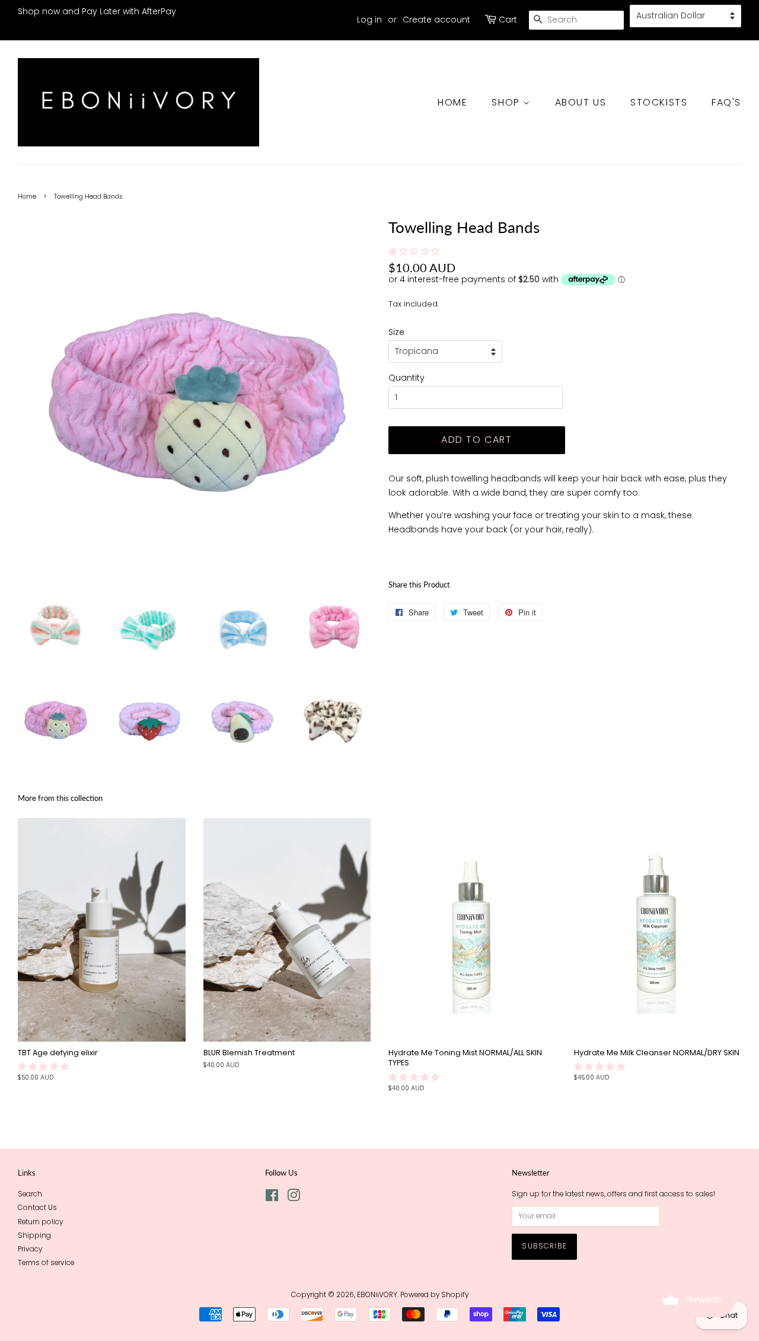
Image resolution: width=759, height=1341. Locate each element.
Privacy (30, 1249)
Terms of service (46, 1262)
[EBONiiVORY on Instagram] (293, 1198)
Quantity (406, 378)
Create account (436, 19)
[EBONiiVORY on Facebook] (272, 1198)
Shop (507, 102)
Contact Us (37, 1207)
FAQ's (726, 102)
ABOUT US (581, 102)
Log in (369, 19)
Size (396, 332)
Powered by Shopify (434, 1295)
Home (452, 102)
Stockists (658, 102)
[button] (415, 251)
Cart (508, 19)
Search (30, 1194)
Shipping (34, 1235)
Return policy (40, 1222)
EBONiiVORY (377, 1295)
